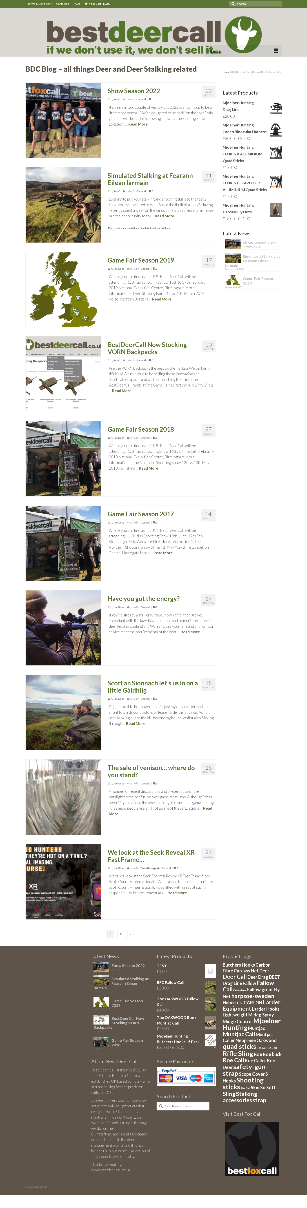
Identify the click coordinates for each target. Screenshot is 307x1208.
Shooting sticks (243, 1083)
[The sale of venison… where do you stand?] (63, 797)
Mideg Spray (261, 1014)
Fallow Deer (240, 990)
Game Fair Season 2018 (127, 1042)
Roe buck (272, 1054)
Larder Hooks (265, 1008)
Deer (264, 970)
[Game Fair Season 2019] (63, 289)
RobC (116, 99)
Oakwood (266, 1040)
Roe (258, 1054)
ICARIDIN (252, 1002)
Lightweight (235, 1014)
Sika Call (245, 1088)
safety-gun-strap (245, 1069)
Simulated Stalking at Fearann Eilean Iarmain (252, 261)
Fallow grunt (260, 989)
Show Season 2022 (259, 243)
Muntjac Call (239, 1034)
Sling (229, 1093)
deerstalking (132, 228)
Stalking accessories (240, 1096)
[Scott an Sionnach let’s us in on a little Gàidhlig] (63, 712)
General (141, 99)
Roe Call (233, 1060)
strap (259, 1100)
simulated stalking (150, 228)
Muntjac (256, 1028)
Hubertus (232, 1002)
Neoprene (246, 1040)
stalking (165, 228)
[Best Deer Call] (153, 33)
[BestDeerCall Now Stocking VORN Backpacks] (63, 374)
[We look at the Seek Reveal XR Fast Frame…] (63, 881)
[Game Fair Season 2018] (63, 458)
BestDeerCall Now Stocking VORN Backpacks (118, 1023)
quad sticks (239, 1046)
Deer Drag (257, 977)
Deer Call (235, 976)
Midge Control (238, 1021)
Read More (138, 124)
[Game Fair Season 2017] (63, 543)
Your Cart (99, 3)
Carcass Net (246, 970)
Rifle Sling (238, 1053)
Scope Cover (252, 1074)
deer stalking (117, 228)
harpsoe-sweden (252, 995)
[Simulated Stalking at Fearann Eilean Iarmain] (63, 205)
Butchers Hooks (239, 964)
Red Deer (272, 1047)
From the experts (150, 868)
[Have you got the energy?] (63, 628)
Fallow (249, 983)
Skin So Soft (263, 1087)
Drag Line (232, 983)
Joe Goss (118, 268)
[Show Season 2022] (63, 120)
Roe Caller (255, 1060)
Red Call (261, 1047)
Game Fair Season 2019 (258, 280)
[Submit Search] (232, 4)
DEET (274, 977)
